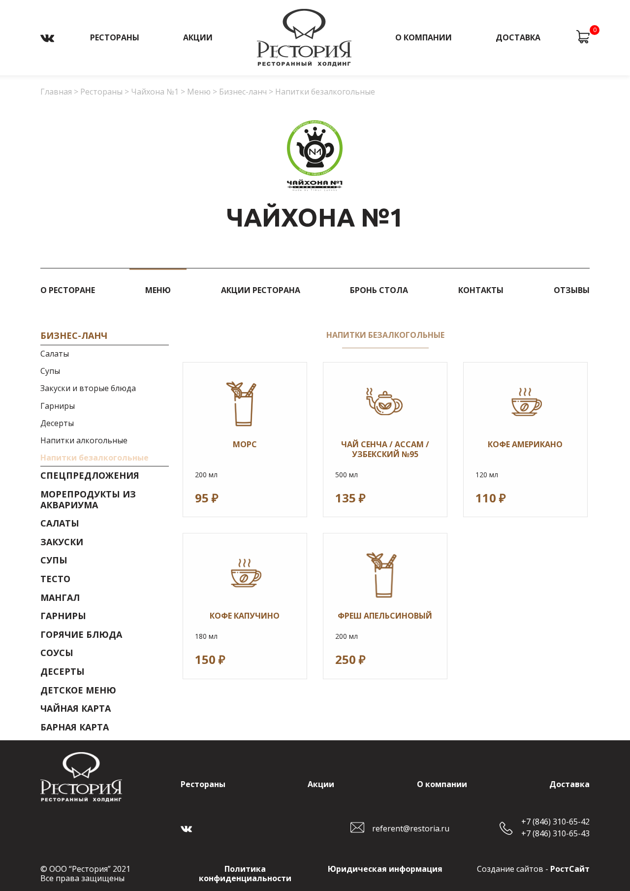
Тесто (55, 579)
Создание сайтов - (533, 868)
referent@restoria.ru (410, 828)
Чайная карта (75, 708)
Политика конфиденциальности (245, 873)
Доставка (518, 37)
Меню (158, 290)
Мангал (60, 598)
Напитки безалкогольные (94, 458)
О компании (423, 37)
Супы (50, 371)
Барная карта (74, 727)
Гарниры (57, 406)
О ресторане (67, 290)
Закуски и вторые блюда (88, 389)
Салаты (54, 354)
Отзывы (572, 290)
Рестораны (114, 37)
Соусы (56, 653)
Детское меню (78, 690)
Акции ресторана (260, 290)
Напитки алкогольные (83, 441)
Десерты (57, 424)
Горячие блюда (81, 634)
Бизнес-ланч (73, 335)
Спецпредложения (89, 475)
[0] (583, 37)
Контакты (481, 290)
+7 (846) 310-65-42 (555, 821)
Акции (198, 37)
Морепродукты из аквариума (88, 500)
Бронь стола (379, 290)
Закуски (61, 542)
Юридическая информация (385, 868)
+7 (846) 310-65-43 (555, 833)
